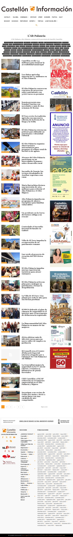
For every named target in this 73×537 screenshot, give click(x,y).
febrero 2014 (64, 515)
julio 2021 (48, 467)
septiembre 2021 (61, 465)
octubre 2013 (41, 519)
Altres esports (65, 44)
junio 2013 (47, 521)
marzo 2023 (56, 456)
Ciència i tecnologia (27, 48)
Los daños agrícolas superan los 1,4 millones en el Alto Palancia (34, 77)
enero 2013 (57, 523)
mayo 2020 (40, 475)
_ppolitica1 (27, 42)
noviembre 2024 (60, 444)
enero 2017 (40, 497)
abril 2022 (62, 461)
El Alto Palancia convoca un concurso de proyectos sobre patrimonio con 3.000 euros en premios (34, 91)
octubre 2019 (40, 479)
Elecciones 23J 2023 (37, 50)
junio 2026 (56, 434)
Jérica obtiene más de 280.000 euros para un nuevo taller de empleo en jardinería (34, 340)
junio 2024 (47, 448)
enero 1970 (51, 525)
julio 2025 (59, 440)
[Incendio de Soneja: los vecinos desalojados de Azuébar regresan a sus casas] (10, 174)
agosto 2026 (40, 434)
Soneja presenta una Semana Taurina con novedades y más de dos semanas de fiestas (33, 105)
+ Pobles (41, 42)
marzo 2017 (55, 495)
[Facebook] (2, 437)
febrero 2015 (56, 509)
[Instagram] (10, 437)
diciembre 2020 (41, 471)
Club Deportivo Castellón (40, 48)
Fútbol (33, 52)
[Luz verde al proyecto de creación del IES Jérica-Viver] (10, 257)
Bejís (17, 46)
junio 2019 (40, 481)
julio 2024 (40, 448)
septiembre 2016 (50, 499)
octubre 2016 (40, 499)
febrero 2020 (64, 475)
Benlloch (42, 46)
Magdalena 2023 (55, 55)
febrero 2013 (49, 523)
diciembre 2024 (49, 444)
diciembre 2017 (41, 491)
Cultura (66, 48)
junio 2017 (66, 493)
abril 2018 (40, 489)
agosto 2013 (60, 519)
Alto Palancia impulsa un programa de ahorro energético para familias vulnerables (33, 202)
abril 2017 (47, 495)
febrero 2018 (56, 489)
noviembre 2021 (41, 465)
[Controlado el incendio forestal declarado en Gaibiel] (10, 230)
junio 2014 (66, 513)
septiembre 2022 (50, 459)
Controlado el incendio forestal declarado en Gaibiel (32, 229)
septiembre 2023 (41, 454)
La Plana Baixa (14, 53)
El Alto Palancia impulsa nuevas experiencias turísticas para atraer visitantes (33, 271)
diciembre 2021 (66, 463)
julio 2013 (40, 521)
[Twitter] (6, 437)
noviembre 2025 (52, 438)
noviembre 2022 (60, 458)
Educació (19, 50)
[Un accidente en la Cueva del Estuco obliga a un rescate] (10, 216)
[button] (36, 25)
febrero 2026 (56, 436)
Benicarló (28, 46)
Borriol (52, 46)
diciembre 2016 (49, 497)
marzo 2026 (48, 436)
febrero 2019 (40, 483)
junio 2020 (67, 473)
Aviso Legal (25, 535)
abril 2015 (40, 509)
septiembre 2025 (41, 440)
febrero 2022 (49, 463)
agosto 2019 (60, 479)
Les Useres (38, 53)
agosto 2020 (51, 473)
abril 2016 (55, 501)
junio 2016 (40, 501)
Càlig (68, 46)
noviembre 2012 (41, 525)
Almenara (42, 44)
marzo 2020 (56, 475)
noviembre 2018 (41, 485)
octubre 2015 (51, 505)
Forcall (19, 52)
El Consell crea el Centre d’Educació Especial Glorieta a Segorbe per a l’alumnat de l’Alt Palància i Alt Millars (34, 355)
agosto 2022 (60, 459)
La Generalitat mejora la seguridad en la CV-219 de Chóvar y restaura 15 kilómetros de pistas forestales (33, 369)
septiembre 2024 (51, 446)
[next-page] (22, 406)
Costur (57, 48)
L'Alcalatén (44, 52)
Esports (52, 50)
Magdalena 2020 (27, 55)
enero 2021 (64, 469)
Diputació (7, 50)
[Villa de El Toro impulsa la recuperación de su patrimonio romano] (10, 244)
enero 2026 (64, 436)
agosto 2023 (51, 454)
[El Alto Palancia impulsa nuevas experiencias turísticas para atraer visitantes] (10, 271)
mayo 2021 (63, 467)
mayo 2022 (55, 461)
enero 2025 (40, 444)
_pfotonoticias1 (8, 42)
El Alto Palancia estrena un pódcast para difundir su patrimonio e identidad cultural (34, 133)
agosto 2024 (60, 446)
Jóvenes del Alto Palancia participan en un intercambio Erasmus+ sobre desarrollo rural (33, 160)
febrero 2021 (56, 469)
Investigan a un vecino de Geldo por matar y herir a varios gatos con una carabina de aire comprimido (33, 396)
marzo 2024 (40, 450)
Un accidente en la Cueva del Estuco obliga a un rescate (33, 215)
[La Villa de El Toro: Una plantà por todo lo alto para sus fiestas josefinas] (10, 299)
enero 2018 (64, 489)
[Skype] (10, 441)
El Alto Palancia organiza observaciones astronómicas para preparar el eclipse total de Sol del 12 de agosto (34, 147)
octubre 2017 (61, 491)
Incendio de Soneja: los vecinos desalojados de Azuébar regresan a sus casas (32, 174)
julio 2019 (67, 479)
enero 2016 (49, 503)
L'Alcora (50, 52)
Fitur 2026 (6, 52)
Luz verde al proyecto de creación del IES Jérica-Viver (33, 256)
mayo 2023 (40, 456)
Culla (61, 48)
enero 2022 (57, 463)
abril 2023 (48, 456)
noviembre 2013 (59, 517)
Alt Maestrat (49, 44)
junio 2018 (55, 487)
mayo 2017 (40, 495)
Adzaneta (5, 44)
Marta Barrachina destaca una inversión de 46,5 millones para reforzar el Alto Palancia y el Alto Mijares (33, 189)
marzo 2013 (40, 523)
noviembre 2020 (52, 471)
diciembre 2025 (41, 438)
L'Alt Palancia (5, 97)
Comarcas (51, 48)
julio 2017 (59, 493)
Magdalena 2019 (17, 55)
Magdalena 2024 (65, 55)
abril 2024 (62, 448)
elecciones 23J (27, 50)
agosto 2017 (51, 493)
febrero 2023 (64, 456)
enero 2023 (40, 458)
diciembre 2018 (58, 483)
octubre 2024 (41, 446)
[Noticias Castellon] (36, 9)
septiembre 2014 (41, 513)
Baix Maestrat (11, 46)
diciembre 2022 (49, 458)
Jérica (37, 52)
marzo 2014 (55, 515)
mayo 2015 (63, 507)
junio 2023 (67, 454)
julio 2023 (59, 454)
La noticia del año (64, 52)
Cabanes (64, 46)
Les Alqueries (30, 53)
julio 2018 (48, 487)
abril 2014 (48, 515)
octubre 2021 (51, 465)
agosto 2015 (40, 507)
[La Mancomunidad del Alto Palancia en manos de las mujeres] (10, 327)
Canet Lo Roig (7, 48)
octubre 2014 (61, 511)
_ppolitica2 (34, 42)
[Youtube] (14, 437)
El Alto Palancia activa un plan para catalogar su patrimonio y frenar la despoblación (33, 285)
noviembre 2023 (52, 452)
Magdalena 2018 (7, 55)
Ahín (10, 44)
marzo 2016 (63, 501)
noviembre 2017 (51, 491)
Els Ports (46, 50)
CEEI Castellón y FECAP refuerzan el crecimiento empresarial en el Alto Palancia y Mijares (33, 381)
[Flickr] (7, 441)
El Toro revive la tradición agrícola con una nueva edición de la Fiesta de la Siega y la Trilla (34, 119)
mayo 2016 (48, 501)
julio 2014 (59, 513)
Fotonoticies (26, 52)
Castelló (14, 48)
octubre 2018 (51, 485)
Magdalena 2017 (66, 53)
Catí (19, 48)
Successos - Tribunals (8, 179)
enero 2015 (64, 509)
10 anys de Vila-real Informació (52, 42)
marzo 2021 (47, 469)
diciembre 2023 (41, 452)
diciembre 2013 (49, 517)
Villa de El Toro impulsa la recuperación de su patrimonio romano (34, 242)
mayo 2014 (40, 515)
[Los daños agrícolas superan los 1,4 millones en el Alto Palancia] (10, 78)
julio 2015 (48, 507)
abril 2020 (48, 475)
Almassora (36, 44)
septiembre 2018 (61, 485)
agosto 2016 (60, 499)
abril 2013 (62, 521)
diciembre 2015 (58, 503)
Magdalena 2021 (36, 55)
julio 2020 (59, 473)
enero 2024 (57, 450)
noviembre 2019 (59, 477)
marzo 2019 (63, 481)
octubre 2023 (61, 452)
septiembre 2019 (50, 479)
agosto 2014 (51, 513)
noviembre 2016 (59, 497)
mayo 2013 (55, 521)
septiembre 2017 (41, 493)
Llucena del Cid (46, 53)
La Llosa (55, 52)
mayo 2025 (40, 442)
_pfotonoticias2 (18, 42)
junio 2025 (66, 440)
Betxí (47, 46)
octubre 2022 (41, 459)
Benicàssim (35, 46)
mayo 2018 (63, 487)
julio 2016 (67, 499)
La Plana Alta (5, 53)
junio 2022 (47, 461)
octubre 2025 (61, 438)
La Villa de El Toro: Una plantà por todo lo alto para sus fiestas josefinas (34, 298)
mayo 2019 (48, 481)
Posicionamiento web (59, 535)
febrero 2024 (49, 450)
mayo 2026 (63, 434)
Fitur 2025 (65, 50)
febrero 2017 (63, 495)
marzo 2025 (55, 442)
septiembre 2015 (61, 505)
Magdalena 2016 (56, 53)
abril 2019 (55, 481)
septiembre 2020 (41, 473)
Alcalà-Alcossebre (18, 44)
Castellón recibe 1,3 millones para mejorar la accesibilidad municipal (33, 63)
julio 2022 (40, 461)
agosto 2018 (40, 487)
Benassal (22, 46)
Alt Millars (57, 44)
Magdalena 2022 (46, 55)
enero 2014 (40, 517)
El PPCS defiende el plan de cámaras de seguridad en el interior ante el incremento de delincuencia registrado (34, 312)
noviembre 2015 (41, 505)
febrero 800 (59, 525)
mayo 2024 (55, 448)
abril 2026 (40, 436)
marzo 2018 (47, 489)
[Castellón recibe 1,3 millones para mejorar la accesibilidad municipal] (10, 64)
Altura (4, 46)
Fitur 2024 (58, 50)
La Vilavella (22, 53)
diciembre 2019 (49, 477)
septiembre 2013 (50, 519)
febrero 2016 (40, 503)
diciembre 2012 (66, 523)
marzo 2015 (47, 509)
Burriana (58, 46)
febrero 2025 (64, 442)
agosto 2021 (40, 467)
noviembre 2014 (52, 511)
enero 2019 (49, 483)
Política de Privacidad (35, 535)
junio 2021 (55, 467)
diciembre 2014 (41, 511)
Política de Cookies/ (47, 535)
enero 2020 (40, 477)
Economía (13, 50)
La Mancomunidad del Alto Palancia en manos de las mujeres (34, 325)
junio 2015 (55, 507)
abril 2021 (40, 469)
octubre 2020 (61, 471)
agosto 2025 (51, 440)
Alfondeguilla (28, 44)
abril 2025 (48, 442)
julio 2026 (48, 434)
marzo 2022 (40, 463)
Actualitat (65, 42)
